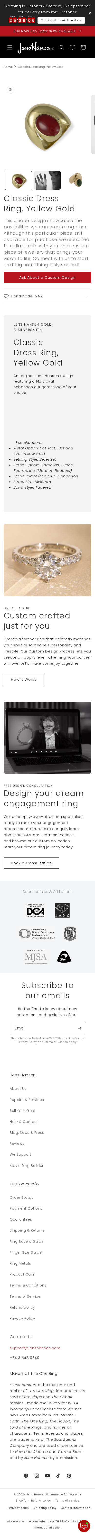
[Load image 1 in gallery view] (18, 180)
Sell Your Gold (22, 1110)
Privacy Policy (27, 1042)
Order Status (21, 1197)
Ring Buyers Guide (27, 1241)
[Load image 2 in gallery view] (47, 180)
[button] (9, 47)
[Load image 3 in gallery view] (76, 180)
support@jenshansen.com (35, 1347)
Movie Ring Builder (27, 1165)
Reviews (17, 1143)
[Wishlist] (72, 47)
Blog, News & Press (27, 1132)
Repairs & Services (27, 1099)
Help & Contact (24, 1121)
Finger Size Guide (26, 1252)
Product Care (22, 1274)
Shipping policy (45, 1508)
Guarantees (21, 1219)
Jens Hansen (36, 1494)
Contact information (75, 1508)
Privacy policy (19, 1508)
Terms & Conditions (28, 1285)
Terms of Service (56, 1042)
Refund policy (22, 1307)
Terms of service (67, 1500)
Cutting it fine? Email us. (61, 20)
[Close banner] (90, 12)
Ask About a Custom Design (47, 277)
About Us (18, 1088)
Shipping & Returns (27, 1230)
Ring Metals (20, 1263)
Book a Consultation (31, 863)
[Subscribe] (79, 1028)
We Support (20, 1154)
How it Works (24, 679)
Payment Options (26, 1208)
